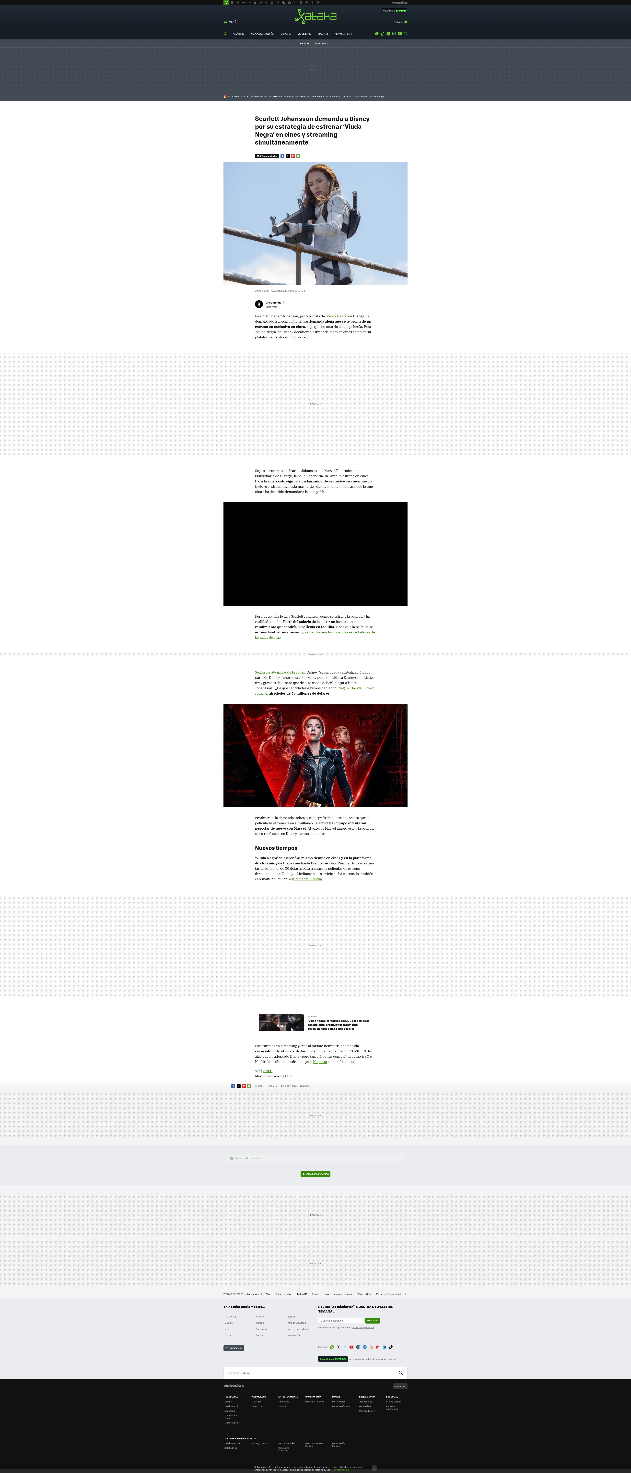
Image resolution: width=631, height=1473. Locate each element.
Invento (333, 96)
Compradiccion (367, 1410)
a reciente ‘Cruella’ (308, 879)
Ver (317, 1174)
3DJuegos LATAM (260, 1443)
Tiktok (383, 34)
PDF (288, 1076)
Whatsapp (378, 96)
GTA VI (345, 96)
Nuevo (398, 22)
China (227, 1335)
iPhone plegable (283, 1294)
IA (354, 96)
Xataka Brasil (231, 1447)
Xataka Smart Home (231, 1417)
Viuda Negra (336, 316)
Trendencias (365, 1401)
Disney (306, 1085)
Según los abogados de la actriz (280, 672)
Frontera (363, 96)
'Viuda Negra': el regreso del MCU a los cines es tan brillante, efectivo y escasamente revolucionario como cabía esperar (338, 1025)
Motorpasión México (338, 1444)
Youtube (400, 34)
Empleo (260, 1335)
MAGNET (323, 34)
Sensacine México (287, 1443)
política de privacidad (363, 1327)
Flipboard (293, 156)
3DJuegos (256, 1401)
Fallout (302, 96)
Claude (316, 1294)
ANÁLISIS (238, 34)
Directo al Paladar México (314, 1444)
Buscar (401, 1373)
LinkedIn (384, 1346)
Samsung (261, 1329)
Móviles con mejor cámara (338, 1294)
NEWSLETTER (343, 34)
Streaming (230, 1316)
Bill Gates (277, 96)
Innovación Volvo (321, 43)
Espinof (282, 1406)
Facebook (282, 156)
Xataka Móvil (231, 1406)
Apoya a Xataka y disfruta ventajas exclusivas (372, 1359)
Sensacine (283, 1401)
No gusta (320, 1061)
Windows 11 (294, 1335)
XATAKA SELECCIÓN (262, 34)
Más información (340, 1469)
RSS (371, 1346)
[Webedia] (233, 1385)
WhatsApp (377, 34)
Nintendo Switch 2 (258, 96)
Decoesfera (365, 1406)
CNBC (267, 1070)
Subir (398, 1386)
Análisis (260, 1316)
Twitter (406, 34)
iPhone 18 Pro (364, 1294)
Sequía (290, 96)
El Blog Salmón (393, 1401)
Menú (232, 22)
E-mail (298, 156)
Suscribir (372, 1320)
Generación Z (317, 96)
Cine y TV (272, 1085)
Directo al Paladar (314, 1401)
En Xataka (312, 1016)
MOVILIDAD (304, 34)
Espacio (292, 1316)
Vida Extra (256, 1406)
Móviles (228, 1322)
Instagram (394, 34)
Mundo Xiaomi (231, 1422)
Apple (227, 1329)
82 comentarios (268, 156)
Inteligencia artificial (299, 1329)
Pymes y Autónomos (392, 1407)
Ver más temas (233, 1348)
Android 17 (302, 1294)
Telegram (388, 34)
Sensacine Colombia (283, 1449)
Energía (260, 1322)
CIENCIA (286, 34)
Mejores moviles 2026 (258, 1294)
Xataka (315, 16)
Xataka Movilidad (297, 1322)
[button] (275, 302)
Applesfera (229, 1410)
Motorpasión (338, 1401)
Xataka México (232, 1443)
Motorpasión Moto (341, 1406)
